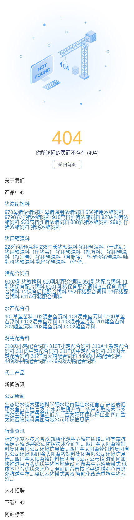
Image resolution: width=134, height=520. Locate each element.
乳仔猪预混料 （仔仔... (61, 262)
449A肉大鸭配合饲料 (72, 361)
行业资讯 (15, 431)
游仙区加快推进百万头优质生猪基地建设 (65, 461)
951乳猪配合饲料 (101, 281)
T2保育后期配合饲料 (44, 291)
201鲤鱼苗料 (110, 321)
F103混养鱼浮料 (77, 321)
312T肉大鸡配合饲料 (54, 356)
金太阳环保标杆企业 (87, 414)
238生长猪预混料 (58, 247)
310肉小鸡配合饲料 (26, 346)
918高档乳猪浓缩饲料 (76, 217)
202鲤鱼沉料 (19, 326)
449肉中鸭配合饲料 (26, 361)
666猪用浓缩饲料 (104, 212)
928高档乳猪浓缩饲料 (45, 222)
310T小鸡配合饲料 (70, 346)
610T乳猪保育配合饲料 (71, 286)
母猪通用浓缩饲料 (64, 212)
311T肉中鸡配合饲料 (83, 351)
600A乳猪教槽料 (23, 281)
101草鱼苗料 (19, 316)
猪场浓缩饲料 (46, 227)
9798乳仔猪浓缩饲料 (28, 217)
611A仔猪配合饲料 (41, 296)
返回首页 (67, 164)
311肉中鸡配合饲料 (37, 351)
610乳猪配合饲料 (62, 281)
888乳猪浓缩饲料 (89, 222)
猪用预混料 (17, 238)
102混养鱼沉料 (51, 316)
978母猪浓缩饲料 (24, 212)
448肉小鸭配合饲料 (100, 356)
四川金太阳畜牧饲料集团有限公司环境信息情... (65, 417)
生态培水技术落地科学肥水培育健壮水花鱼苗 (54, 404)
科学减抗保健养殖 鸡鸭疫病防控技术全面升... (65, 442)
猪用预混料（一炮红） (104, 247)
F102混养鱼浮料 (39, 321)
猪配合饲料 (17, 273)
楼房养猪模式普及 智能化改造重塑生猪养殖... (65, 476)
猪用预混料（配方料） (81, 252)
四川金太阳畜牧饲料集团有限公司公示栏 (59, 459)
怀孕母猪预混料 (104, 257)
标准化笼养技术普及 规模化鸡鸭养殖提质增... (54, 439)
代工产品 (15, 372)
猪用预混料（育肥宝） (61, 257)
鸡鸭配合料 (17, 338)
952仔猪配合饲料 (87, 291)
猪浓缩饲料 (17, 204)
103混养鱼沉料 (85, 316)
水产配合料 (17, 308)
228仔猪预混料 (21, 247)
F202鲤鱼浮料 (79, 326)
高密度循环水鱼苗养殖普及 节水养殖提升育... (65, 407)
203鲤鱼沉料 (48, 326)
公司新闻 (15, 396)
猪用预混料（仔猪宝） (30, 252)
